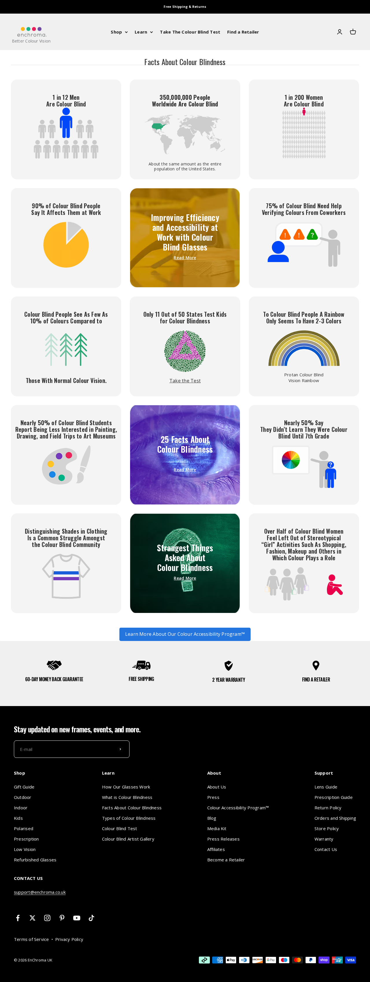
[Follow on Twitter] (32, 918)
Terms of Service (31, 939)
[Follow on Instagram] (47, 918)
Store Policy (326, 828)
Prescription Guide (333, 797)
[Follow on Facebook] (18, 918)
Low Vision (25, 849)
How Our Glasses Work (126, 787)
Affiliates (216, 849)
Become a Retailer (226, 860)
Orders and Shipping (335, 818)
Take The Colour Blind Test (190, 32)
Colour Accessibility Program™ (238, 807)
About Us (216, 787)
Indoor (20, 807)
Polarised (23, 828)
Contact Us (325, 849)
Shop (116, 32)
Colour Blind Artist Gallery (128, 839)
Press (213, 797)
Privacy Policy (69, 939)
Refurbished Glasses (35, 860)
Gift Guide (24, 787)
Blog (212, 818)
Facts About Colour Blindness (132, 807)
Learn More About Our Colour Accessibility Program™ (185, 634)
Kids (18, 818)
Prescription (26, 839)
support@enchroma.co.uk (40, 892)
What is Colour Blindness (127, 797)
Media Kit (217, 828)
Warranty (324, 839)
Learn (141, 32)
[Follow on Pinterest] (62, 918)
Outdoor (23, 797)
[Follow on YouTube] (77, 918)
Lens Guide (325, 787)
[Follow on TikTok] (91, 918)
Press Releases (223, 839)
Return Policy (328, 807)
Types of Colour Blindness (129, 818)
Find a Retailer (243, 32)
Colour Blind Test (119, 828)
